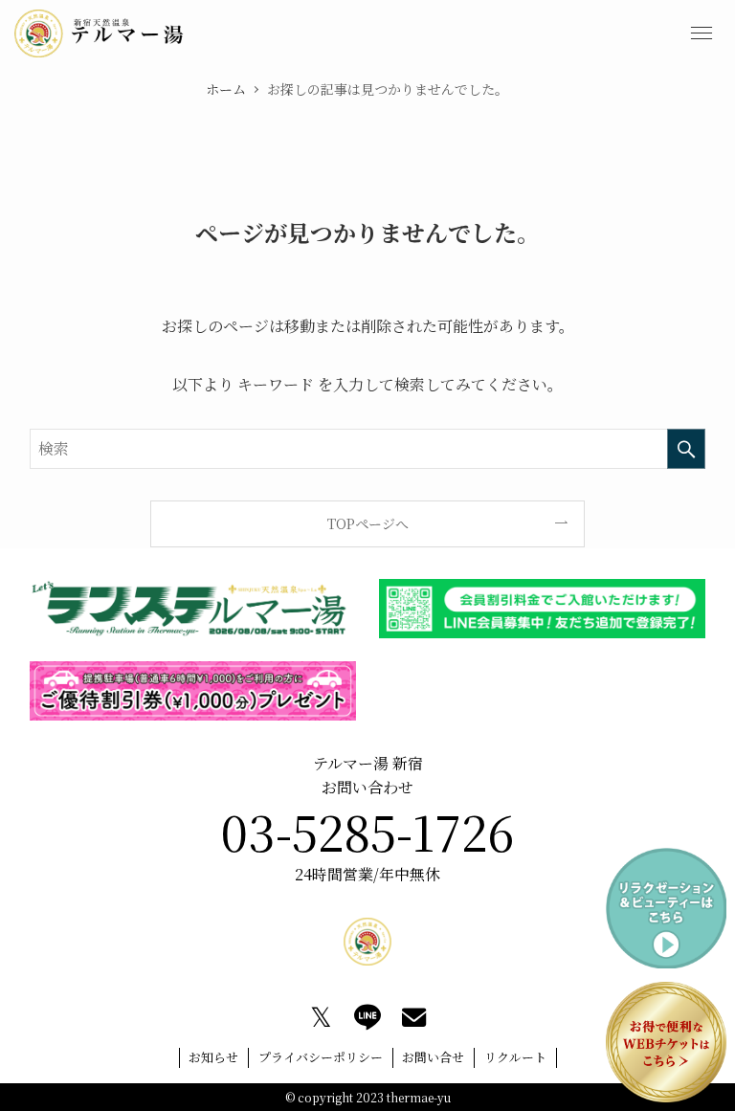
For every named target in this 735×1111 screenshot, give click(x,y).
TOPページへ (368, 523)
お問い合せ (433, 1057)
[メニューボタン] (701, 33)
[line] (367, 1017)
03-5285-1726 (367, 830)
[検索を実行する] (686, 449)
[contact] (414, 1017)
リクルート (515, 1057)
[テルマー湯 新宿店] (99, 33)
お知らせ (213, 1057)
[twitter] (320, 1017)
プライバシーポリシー (320, 1057)
